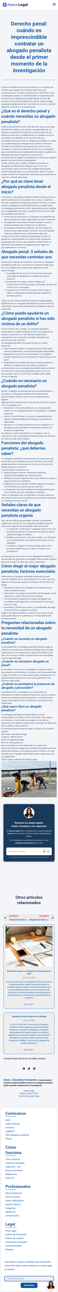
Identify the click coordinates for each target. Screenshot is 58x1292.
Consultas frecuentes (24, 1079)
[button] (54, 4)
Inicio (7, 1079)
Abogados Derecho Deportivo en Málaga (29, 1016)
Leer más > (29, 1004)
